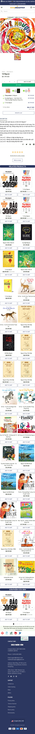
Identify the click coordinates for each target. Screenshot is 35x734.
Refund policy (11, 712)
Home (3, 71)
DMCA (9, 693)
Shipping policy (11, 706)
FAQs (9, 689)
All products (10, 71)
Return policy (11, 709)
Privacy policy (11, 700)
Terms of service (12, 703)
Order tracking (11, 687)
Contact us (11, 683)
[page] (3, 14)
